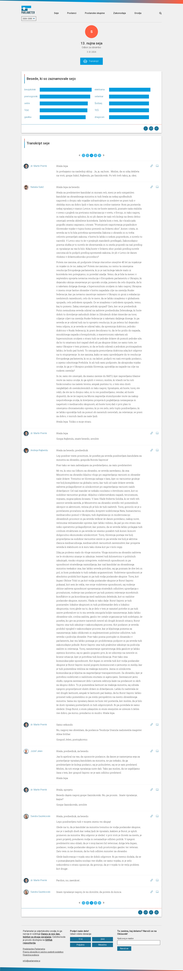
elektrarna (100, 89)
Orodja (137, 13)
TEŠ (97, 110)
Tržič (26, 110)
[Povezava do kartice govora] (157, 166)
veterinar (99, 96)
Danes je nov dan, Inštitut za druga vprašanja (41, 935)
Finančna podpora (31, 955)
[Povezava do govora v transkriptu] (151, 166)
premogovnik (31, 96)
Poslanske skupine (95, 13)
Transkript (94, 61)
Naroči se (124, 948)
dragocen (99, 117)
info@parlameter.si (31, 961)
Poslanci (71, 13)
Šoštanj (98, 103)
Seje (56, 13)
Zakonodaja (119, 13)
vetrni (27, 103)
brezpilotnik (30, 89)
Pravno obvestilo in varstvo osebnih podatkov (43, 952)
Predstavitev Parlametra (34, 949)
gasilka (27, 117)
